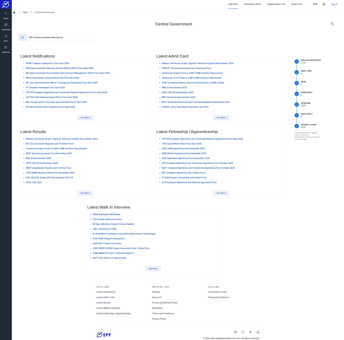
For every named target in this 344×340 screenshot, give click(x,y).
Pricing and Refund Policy (164, 302)
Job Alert (233, 4)
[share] (332, 23)
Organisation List (276, 4)
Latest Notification (105, 292)
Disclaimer (157, 308)
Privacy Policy (159, 319)
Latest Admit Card (105, 297)
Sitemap (156, 292)
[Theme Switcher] (324, 4)
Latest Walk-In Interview (108, 308)
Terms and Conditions (163, 313)
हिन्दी (315, 4)
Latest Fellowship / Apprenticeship (113, 313)
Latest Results (103, 302)
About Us (157, 297)
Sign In (334, 4)
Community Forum (217, 292)
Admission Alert (252, 4)
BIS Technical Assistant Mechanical (46, 37)
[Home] (14, 12)
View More (85, 118)
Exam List (297, 4)
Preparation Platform (218, 297)
